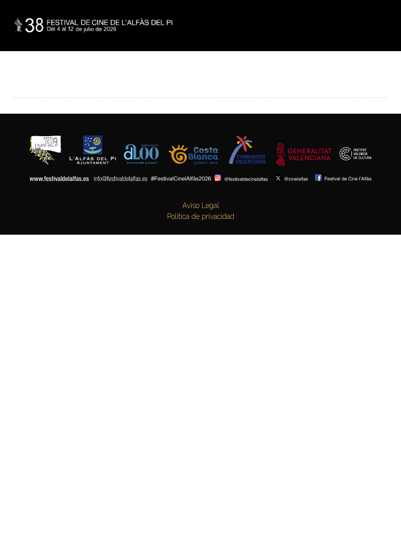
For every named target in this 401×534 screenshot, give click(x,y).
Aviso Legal (200, 205)
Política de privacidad (200, 216)
